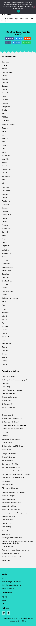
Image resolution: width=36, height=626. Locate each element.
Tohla (4, 131)
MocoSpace (6, 176)
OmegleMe (5, 120)
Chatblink (5, 79)
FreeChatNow (6, 201)
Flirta (3, 340)
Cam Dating (6, 387)
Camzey (4, 288)
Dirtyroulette (6, 232)
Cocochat (5, 145)
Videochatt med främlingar (11, 509)
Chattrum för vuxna (8, 376)
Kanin (4, 305)
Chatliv (4, 173)
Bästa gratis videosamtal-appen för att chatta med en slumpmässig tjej (17, 542)
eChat (4, 152)
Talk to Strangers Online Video (12, 557)
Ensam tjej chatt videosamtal (12, 538)
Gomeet (4, 309)
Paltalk (4, 113)
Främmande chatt (8, 485)
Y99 (3, 142)
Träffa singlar (6, 449)
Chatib (4, 149)
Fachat (4, 295)
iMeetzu (4, 162)
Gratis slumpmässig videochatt (12, 429)
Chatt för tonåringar (8, 499)
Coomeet (5, 100)
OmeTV (4, 110)
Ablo (3, 180)
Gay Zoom (5, 411)
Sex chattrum (6, 481)
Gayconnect (6, 228)
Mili (3, 183)
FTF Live (5, 284)
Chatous (5, 208)
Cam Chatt (5, 383)
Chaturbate (5, 274)
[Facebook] (3, 613)
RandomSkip (6, 344)
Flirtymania (6, 155)
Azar (3, 323)
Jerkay (4, 257)
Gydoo (4, 235)
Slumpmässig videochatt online (12, 471)
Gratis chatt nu (7, 400)
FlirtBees (5, 326)
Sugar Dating (6, 527)
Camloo (4, 218)
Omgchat (5, 239)
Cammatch (5, 277)
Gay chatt (5, 436)
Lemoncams (6, 264)
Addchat (5, 117)
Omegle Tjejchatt (7, 443)
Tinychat (5, 128)
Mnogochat (6, 107)
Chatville (5, 211)
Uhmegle (5, 333)
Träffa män (6, 560)
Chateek (4, 330)
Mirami (4, 316)
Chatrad (4, 222)
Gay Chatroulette (7, 520)
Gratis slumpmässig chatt (10, 422)
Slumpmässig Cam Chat (10, 464)
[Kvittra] (8, 613)
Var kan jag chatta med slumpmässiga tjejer (17, 513)
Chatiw (4, 198)
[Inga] (33, 7)
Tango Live (5, 337)
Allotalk (4, 69)
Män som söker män (9, 407)
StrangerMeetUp (7, 267)
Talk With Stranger (8, 125)
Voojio (4, 135)
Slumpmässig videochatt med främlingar (16, 474)
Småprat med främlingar (10, 298)
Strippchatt (5, 246)
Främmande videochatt (10, 488)
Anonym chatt (6, 534)
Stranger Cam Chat (8, 516)
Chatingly (5, 350)
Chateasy (5, 194)
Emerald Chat (6, 169)
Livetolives (5, 204)
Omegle (4, 65)
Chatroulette (6, 93)
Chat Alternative (7, 72)
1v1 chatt (5, 531)
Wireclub (5, 138)
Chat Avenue (6, 191)
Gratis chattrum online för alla (12, 418)
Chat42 (4, 76)
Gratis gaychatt (7, 404)
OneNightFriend (7, 281)
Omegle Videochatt (8, 457)
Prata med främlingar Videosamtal (13, 492)
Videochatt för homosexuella (11, 439)
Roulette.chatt (6, 253)
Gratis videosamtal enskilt (10, 553)
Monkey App (6, 361)
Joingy (4, 301)
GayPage (5, 260)
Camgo (4, 242)
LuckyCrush (6, 250)
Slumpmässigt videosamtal (11, 467)
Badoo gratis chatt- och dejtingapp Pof (15, 380)
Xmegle (4, 357)
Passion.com (6, 271)
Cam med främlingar (9, 394)
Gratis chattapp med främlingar (12, 446)
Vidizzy (4, 319)
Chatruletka (6, 166)
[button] (9, 38)
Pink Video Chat (7, 291)
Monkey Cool (6, 215)
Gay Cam (5, 432)
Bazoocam (5, 62)
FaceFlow (5, 103)
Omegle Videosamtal (9, 454)
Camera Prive (6, 523)
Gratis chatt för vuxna (9, 397)
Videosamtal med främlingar (11, 503)
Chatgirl (4, 364)
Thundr (4, 347)
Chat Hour (5, 187)
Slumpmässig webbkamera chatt (13, 478)
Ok (18, 11)
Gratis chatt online (8, 415)
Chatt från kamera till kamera (12, 390)
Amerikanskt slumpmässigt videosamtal (15, 550)
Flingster (5, 225)
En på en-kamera (7, 460)
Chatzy (4, 96)
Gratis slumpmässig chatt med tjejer (14, 425)
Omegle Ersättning (8, 546)
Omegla (4, 354)
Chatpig (4, 89)
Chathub (5, 83)
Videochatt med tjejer (9, 506)
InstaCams (5, 313)
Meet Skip (5, 159)
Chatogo (5, 86)
